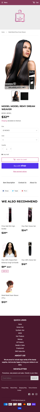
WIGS (20, 333)
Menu (5, 2)
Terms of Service (33, 388)
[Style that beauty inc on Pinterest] (33, 394)
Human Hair (20, 327)
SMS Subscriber (20, 351)
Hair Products (20, 336)
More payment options (20, 171)
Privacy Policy (5, 388)
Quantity (4, 145)
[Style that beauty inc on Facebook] (29, 394)
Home (3, 32)
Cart (37, 2)
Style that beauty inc (20, 400)
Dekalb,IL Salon (20, 345)
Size (3, 126)
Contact (19, 390)
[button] (16, 96)
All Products (20, 342)
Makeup (20, 339)
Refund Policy (13, 388)
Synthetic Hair (20, 330)
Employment (20, 348)
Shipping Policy (23, 388)
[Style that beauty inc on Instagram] (36, 394)
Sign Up (34, 378)
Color (3, 136)
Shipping (4, 121)
